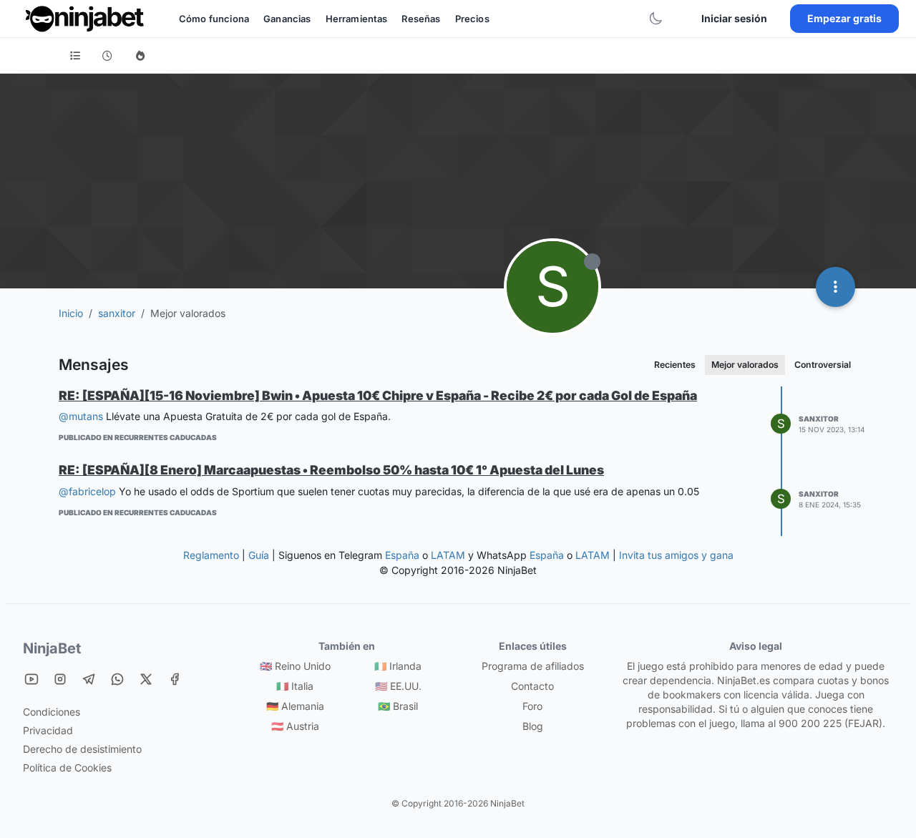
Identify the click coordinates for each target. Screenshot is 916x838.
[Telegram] (88, 678)
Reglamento (211, 555)
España (402, 555)
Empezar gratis (844, 18)
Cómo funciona (214, 18)
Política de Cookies (67, 767)
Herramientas (357, 18)
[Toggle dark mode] (655, 18)
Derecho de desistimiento (82, 749)
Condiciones (51, 712)
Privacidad (48, 730)
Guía (258, 555)
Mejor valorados (745, 364)
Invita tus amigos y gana (676, 555)
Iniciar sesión (734, 18)
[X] (146, 678)
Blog (532, 726)
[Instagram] (60, 678)
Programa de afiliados (533, 666)
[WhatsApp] (117, 678)
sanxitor (819, 418)
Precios (472, 18)
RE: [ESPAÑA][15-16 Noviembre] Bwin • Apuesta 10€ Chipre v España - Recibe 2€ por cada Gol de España (378, 395)
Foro (532, 706)
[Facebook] (174, 678)
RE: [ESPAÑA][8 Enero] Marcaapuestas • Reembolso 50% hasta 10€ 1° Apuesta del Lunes (331, 469)
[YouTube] (31, 678)
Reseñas (420, 18)
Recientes (675, 364)
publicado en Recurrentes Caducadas (138, 437)
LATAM (448, 555)
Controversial (822, 364)
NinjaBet (52, 648)
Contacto (532, 686)
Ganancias (287, 18)
